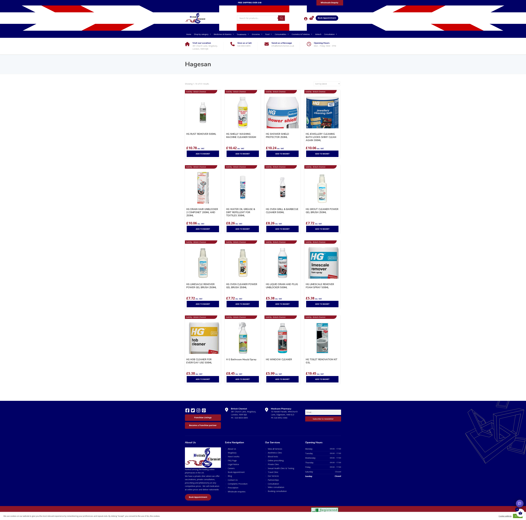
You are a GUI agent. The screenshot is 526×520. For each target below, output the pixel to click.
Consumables (280, 34)
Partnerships (273, 480)
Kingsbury (232, 452)
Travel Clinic (273, 472)
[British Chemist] (195, 18)
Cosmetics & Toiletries (301, 34)
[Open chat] (520, 504)
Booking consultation (277, 491)
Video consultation (276, 487)
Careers (231, 468)
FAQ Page (232, 460)
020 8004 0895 (241, 417)
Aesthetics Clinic (275, 452)
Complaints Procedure (238, 483)
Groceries (256, 34)
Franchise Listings (202, 417)
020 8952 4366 (280, 417)
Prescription (233, 487)
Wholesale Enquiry (329, 2)
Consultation (329, 34)
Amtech (318, 34)
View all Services (275, 449)
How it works (233, 456)
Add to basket (203, 153)
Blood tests (273, 456)
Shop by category (201, 34)
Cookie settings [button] (505, 516)
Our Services (273, 476)
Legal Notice (233, 464)
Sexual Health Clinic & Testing (281, 468)
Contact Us (233, 480)
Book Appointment (327, 18)
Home (188, 34)
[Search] (281, 18)
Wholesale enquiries (236, 491)
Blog (230, 476)
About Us (232, 449)
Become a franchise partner (203, 425)
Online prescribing (276, 460)
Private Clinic (273, 464)
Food (267, 34)
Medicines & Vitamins (222, 34)
